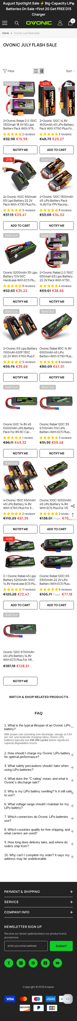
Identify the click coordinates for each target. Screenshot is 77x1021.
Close (73, 4)
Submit (61, 946)
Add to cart (56, 150)
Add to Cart (56, 529)
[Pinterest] (33, 962)
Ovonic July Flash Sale (27, 33)
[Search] (16, 23)
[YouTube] (57, 962)
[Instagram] (20, 962)
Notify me (20, 150)
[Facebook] (8, 962)
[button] (36, 71)
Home (5, 33)
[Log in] (60, 23)
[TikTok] (45, 962)
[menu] (4, 22)
